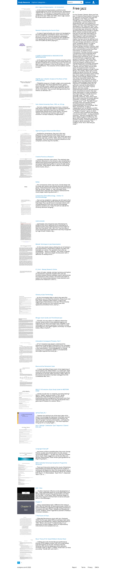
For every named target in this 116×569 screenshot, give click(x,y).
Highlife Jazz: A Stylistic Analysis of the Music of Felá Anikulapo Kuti (51, 79)
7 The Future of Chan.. (42, 516)
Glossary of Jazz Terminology (44, 295)
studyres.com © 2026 (24, 567)
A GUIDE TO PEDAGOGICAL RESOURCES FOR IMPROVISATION (49, 56)
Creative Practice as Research (45, 157)
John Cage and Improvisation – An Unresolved (50, 7)
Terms (83, 567)
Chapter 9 (39, 502)
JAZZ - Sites (39, 488)
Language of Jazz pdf (42, 449)
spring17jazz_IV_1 (41, 413)
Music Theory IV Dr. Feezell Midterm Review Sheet (51, 539)
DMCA (97, 567)
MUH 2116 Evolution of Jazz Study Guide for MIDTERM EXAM (52, 390)
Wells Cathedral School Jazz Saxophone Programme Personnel (51, 463)
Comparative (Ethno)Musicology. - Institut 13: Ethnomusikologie (49, 196)
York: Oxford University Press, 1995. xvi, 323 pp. (50, 104)
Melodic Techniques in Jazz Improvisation (48, 244)
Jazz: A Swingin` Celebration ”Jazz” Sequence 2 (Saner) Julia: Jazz (52, 426)
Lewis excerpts (40, 221)
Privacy (90, 567)
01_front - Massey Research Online (46, 269)
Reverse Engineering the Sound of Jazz (47, 30)
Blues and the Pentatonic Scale (45, 366)
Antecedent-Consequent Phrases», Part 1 (48, 341)
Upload (87, 2)
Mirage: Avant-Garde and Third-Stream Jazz (49, 318)
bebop (37, 182)
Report (74, 567)
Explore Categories (38, 2)
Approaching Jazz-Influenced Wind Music (48, 131)
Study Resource (24, 2)
